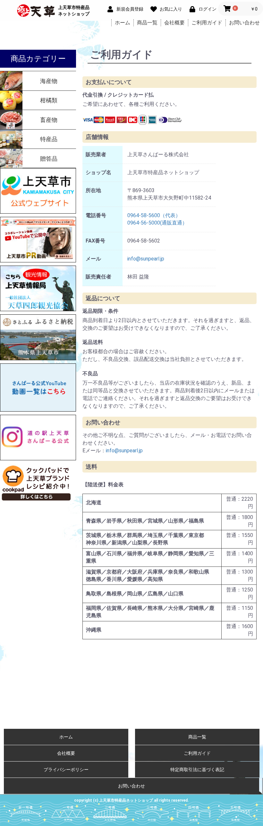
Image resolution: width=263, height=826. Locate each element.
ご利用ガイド (206, 23)
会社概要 (174, 23)
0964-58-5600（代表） (154, 215)
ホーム (122, 23)
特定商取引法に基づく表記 (197, 769)
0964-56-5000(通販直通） (157, 223)
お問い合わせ (244, 23)
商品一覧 (147, 23)
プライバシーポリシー (66, 769)
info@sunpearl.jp (145, 259)
